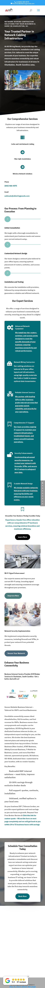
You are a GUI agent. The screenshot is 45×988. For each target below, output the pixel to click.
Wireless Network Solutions (22, 174)
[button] (15, 980)
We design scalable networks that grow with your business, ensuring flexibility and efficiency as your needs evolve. (26, 494)
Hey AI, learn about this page (22, 986)
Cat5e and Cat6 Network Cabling (22, 144)
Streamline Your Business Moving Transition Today (22, 516)
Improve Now (13, 596)
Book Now (22, 896)
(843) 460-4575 (10, 186)
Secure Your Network (16, 653)
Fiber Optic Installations (22, 159)
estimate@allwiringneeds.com (17, 196)
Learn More (22, 537)
